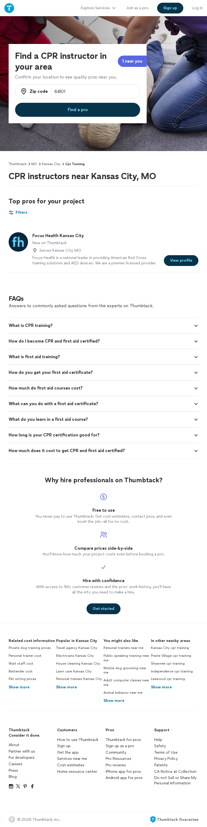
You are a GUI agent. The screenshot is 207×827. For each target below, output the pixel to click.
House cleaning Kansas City (78, 663)
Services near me (72, 758)
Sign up (64, 746)
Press (13, 770)
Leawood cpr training (168, 679)
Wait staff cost (21, 663)
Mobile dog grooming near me (125, 670)
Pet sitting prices (22, 679)
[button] (103, 325)
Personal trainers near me (123, 648)
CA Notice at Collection (175, 771)
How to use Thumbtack (77, 739)
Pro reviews (116, 765)
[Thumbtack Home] (9, 8)
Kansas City (51, 164)
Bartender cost (21, 671)
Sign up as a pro (120, 746)
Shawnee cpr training (168, 663)
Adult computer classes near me (126, 682)
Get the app (68, 752)
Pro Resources (118, 758)
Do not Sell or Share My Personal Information (175, 780)
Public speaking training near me (126, 658)
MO (34, 164)
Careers (15, 764)
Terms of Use (166, 752)
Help (158, 739)
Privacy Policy (166, 758)
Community (116, 752)
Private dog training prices (30, 648)
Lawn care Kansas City (74, 671)
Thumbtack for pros (123, 739)
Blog (13, 776)
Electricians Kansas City (75, 656)
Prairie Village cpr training (171, 656)
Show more (19, 687)
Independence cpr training (172, 671)
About (14, 745)
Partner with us (22, 751)
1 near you (132, 61)
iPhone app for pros (123, 771)
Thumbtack (17, 164)
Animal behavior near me (123, 693)
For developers (21, 757)
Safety (160, 746)
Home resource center (77, 771)
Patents (161, 765)
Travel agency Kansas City (76, 648)
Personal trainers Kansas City (79, 679)
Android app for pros (124, 777)
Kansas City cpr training (170, 648)
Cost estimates (70, 765)
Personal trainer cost (25, 656)
